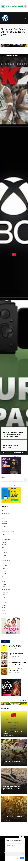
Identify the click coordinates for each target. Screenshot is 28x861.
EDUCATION (5, 537)
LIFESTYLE (4, 568)
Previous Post (8, 430)
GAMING (4, 555)
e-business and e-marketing (8, 531)
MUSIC (3, 581)
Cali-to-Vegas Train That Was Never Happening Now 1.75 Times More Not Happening (17, 662)
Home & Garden (5, 565)
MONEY (4, 576)
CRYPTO (4, 526)
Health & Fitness (6, 560)
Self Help (4, 600)
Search (3, 477)
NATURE (4, 584)
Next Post (5, 443)
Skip (18, 858)
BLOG (3, 518)
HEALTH (4, 558)
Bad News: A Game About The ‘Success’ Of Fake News (16, 646)
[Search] (25, 480)
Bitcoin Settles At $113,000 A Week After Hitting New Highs (18, 669)
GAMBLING (4, 552)
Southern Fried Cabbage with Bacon (16, 653)
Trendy (22, 641)
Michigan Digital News (14, 648)
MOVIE (3, 579)
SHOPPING (4, 602)
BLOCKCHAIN (5, 516)
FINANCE (4, 544)
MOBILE (4, 573)
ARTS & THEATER (6, 513)
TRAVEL (4, 613)
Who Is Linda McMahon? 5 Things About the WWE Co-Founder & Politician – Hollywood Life (13, 434)
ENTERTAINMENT (6, 539)
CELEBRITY (4, 523)
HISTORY (4, 563)
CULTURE (4, 529)
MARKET (4, 571)
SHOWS (4, 605)
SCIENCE (4, 597)
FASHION (4, 542)
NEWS (3, 586)
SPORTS (4, 608)
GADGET (4, 550)
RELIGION (4, 594)
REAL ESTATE (5, 592)
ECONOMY (4, 534)
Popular (14, 641)
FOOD (3, 547)
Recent (5, 641)
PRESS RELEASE (6, 589)
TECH (3, 610)
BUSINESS (4, 521)
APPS (3, 510)
